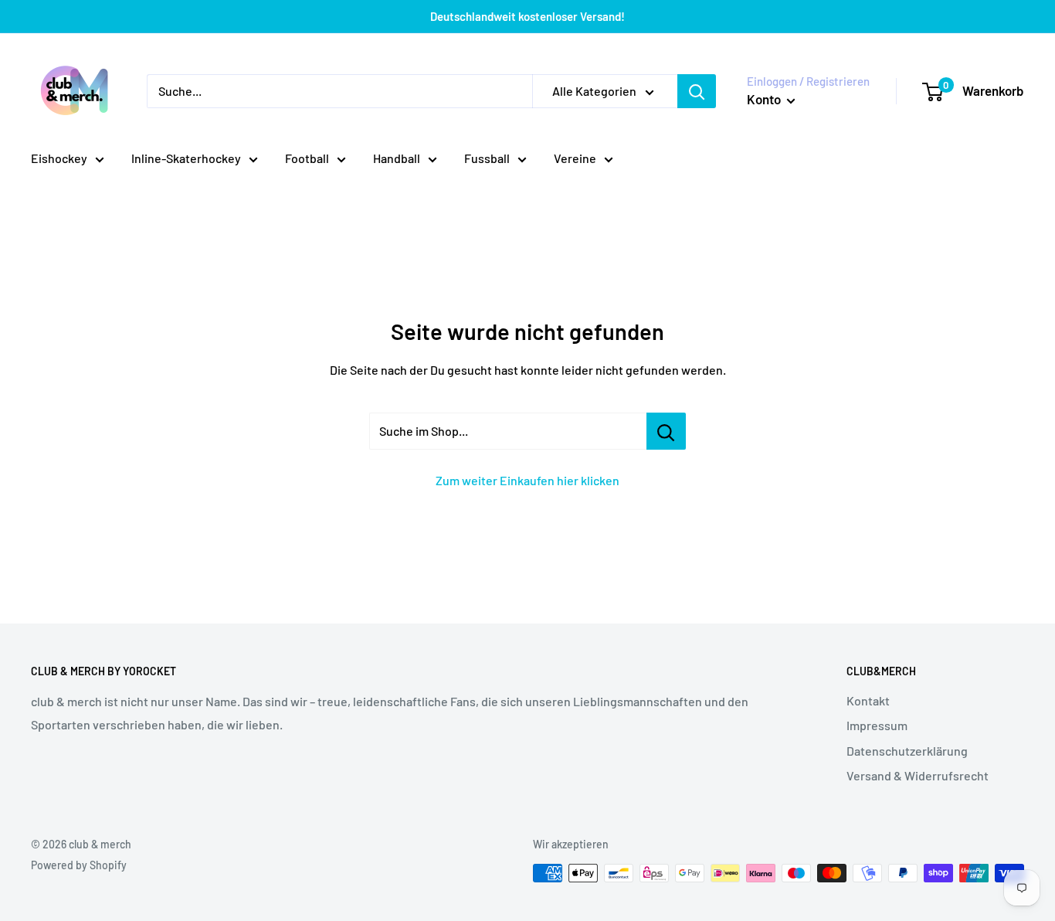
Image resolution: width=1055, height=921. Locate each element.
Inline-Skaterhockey (186, 158)
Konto (765, 99)
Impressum (876, 725)
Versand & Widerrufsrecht (917, 775)
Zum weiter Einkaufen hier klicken (527, 480)
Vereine (575, 158)
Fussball (487, 158)
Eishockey (59, 158)
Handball (396, 158)
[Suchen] (696, 91)
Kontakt (868, 700)
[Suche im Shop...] (666, 431)
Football (307, 158)
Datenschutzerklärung (907, 750)
